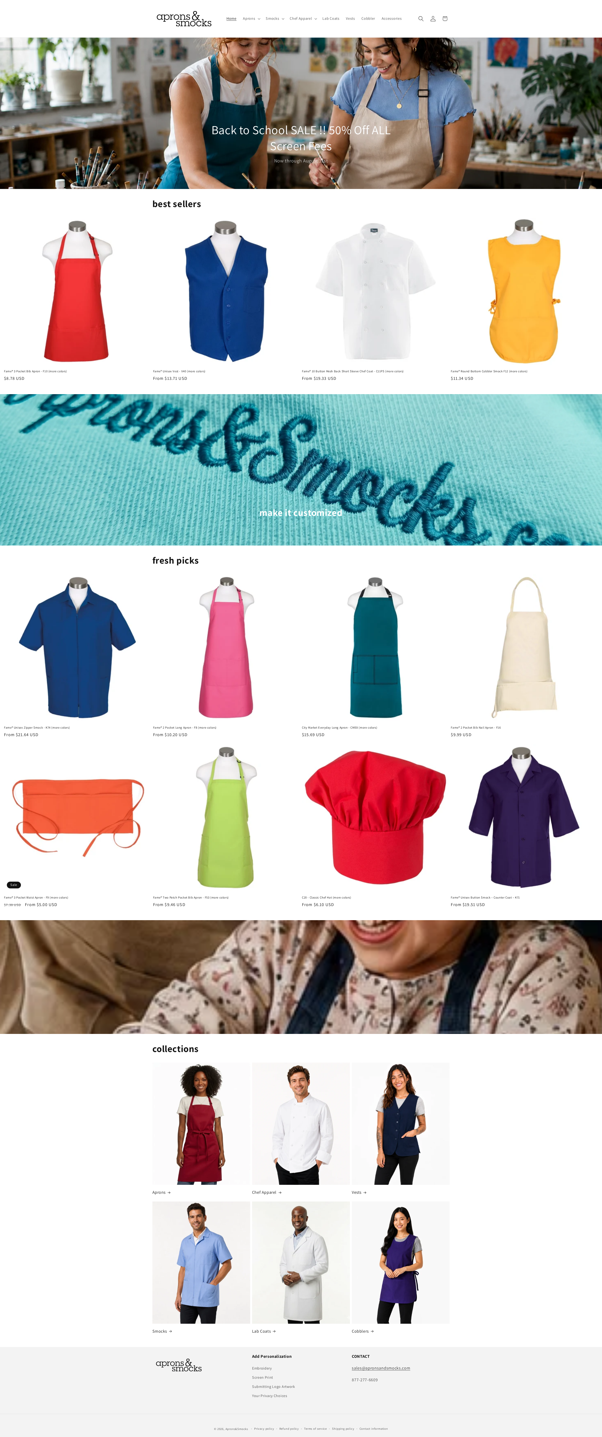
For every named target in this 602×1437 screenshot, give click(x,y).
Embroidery (262, 1368)
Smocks (159, 1331)
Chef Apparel (264, 1192)
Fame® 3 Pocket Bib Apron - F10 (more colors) (35, 371)
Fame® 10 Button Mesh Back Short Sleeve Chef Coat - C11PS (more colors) (353, 371)
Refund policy (289, 1429)
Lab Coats (261, 1331)
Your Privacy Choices (269, 1395)
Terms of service (315, 1429)
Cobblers (360, 1331)
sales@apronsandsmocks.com (381, 1368)
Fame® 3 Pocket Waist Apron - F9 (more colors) (36, 897)
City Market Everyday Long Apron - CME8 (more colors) (339, 728)
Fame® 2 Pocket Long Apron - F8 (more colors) (185, 728)
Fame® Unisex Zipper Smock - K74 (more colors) (37, 728)
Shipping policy (343, 1429)
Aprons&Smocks (237, 1429)
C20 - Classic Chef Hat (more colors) (326, 897)
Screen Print (262, 1377)
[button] (251, 18)
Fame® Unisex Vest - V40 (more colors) (179, 371)
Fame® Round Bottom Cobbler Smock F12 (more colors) (489, 371)
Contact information (374, 1429)
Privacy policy (264, 1429)
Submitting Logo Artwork (273, 1386)
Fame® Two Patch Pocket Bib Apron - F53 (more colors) (191, 897)
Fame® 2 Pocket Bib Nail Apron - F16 (476, 728)
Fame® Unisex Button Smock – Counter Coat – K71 (485, 897)
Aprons (159, 1192)
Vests (356, 1192)
